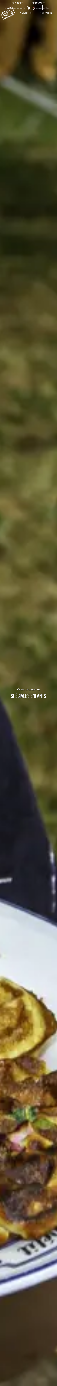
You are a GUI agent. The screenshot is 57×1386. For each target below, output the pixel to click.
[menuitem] (17, 3)
